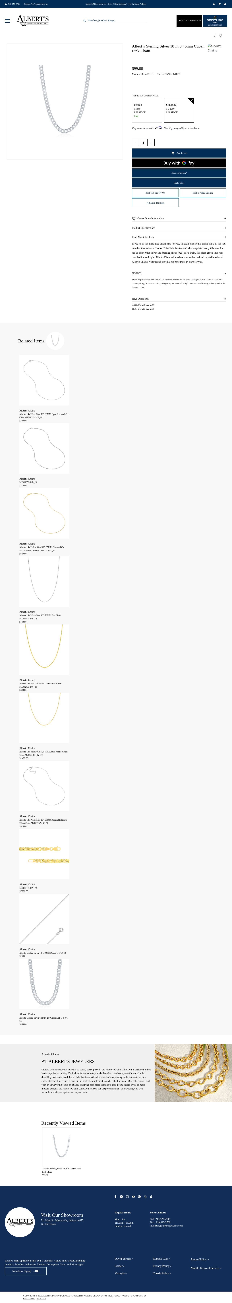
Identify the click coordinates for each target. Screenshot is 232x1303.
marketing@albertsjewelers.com (166, 1225)
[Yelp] (146, 1196)
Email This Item (157, 203)
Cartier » (120, 1265)
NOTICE (136, 273)
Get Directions (48, 1224)
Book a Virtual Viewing (203, 193)
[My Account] (225, 4)
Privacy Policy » (162, 1265)
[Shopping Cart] (220, 4)
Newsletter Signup (21, 1271)
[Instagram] (128, 1196)
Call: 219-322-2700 (160, 1219)
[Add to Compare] (215, 35)
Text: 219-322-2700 (160, 1222)
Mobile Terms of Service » (206, 1268)
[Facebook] (116, 1196)
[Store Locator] (160, 1)
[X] (122, 1196)
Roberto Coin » (162, 1258)
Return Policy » (200, 1259)
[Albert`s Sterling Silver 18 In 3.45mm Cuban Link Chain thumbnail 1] (65, 101)
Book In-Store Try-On (155, 193)
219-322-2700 (148, 305)
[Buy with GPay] (179, 162)
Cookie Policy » (162, 1273)
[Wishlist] (214, 4)
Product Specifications (143, 228)
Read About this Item (143, 237)
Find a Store (179, 183)
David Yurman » (124, 1258)
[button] (7, 20)
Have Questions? (140, 298)
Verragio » (121, 1273)
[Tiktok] (152, 1196)
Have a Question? (179, 173)
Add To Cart (182, 153)
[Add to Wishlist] (222, 35)
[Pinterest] (140, 1196)
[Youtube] (134, 1196)
